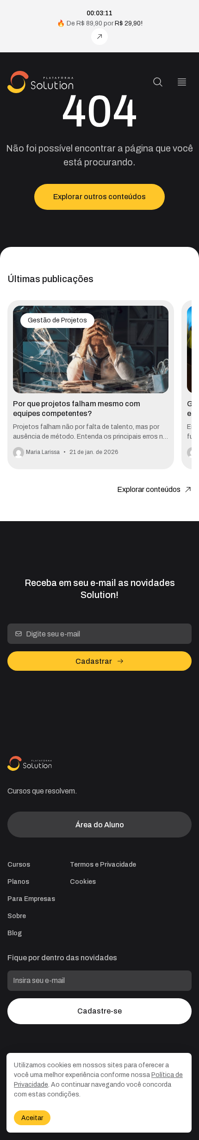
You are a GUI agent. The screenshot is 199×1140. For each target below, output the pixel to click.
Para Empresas (31, 898)
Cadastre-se (99, 1011)
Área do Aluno (99, 825)
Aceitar (32, 1118)
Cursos (18, 864)
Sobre (16, 916)
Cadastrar (93, 661)
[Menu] (182, 82)
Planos (18, 881)
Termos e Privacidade (103, 864)
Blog (14, 933)
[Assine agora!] (99, 36)
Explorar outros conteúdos (99, 197)
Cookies (83, 881)
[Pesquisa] (157, 82)
